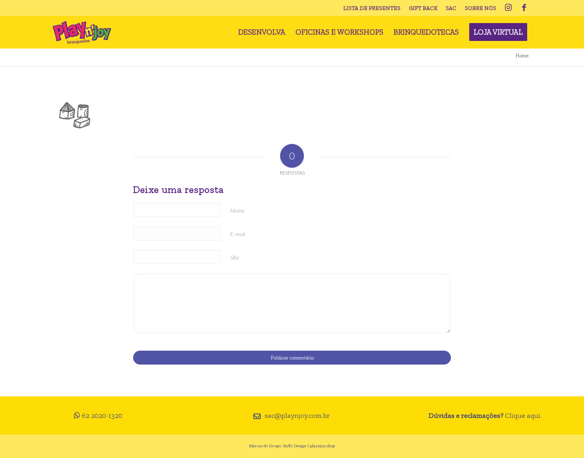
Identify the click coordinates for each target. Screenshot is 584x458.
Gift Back (423, 8)
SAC (451, 8)
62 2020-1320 (102, 415)
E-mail (237, 234)
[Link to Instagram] (508, 8)
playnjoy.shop (322, 445)
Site (234, 257)
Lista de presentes (371, 8)
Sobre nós (480, 8)
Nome (237, 210)
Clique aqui (522, 415)
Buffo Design (294, 445)
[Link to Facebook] (524, 8)
